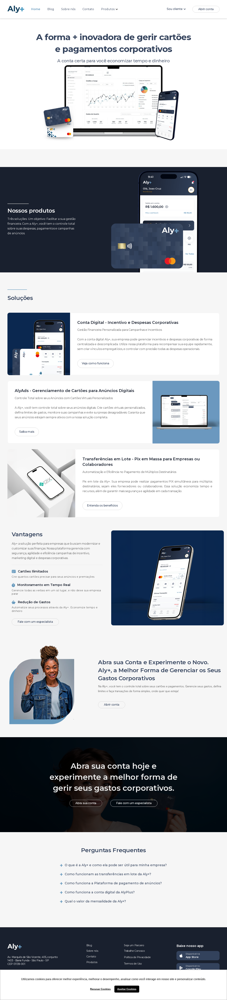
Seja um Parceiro (134, 945)
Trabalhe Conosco (134, 950)
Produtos (91, 962)
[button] (111, 9)
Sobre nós (68, 9)
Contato (88, 9)
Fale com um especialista (35, 621)
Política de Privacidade (137, 957)
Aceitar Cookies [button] (126, 989)
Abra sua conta (85, 803)
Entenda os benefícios (102, 505)
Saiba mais (26, 431)
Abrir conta (206, 9)
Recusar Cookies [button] (100, 989)
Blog (50, 9)
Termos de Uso (133, 963)
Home (35, 9)
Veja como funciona (95, 363)
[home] (19, 9)
